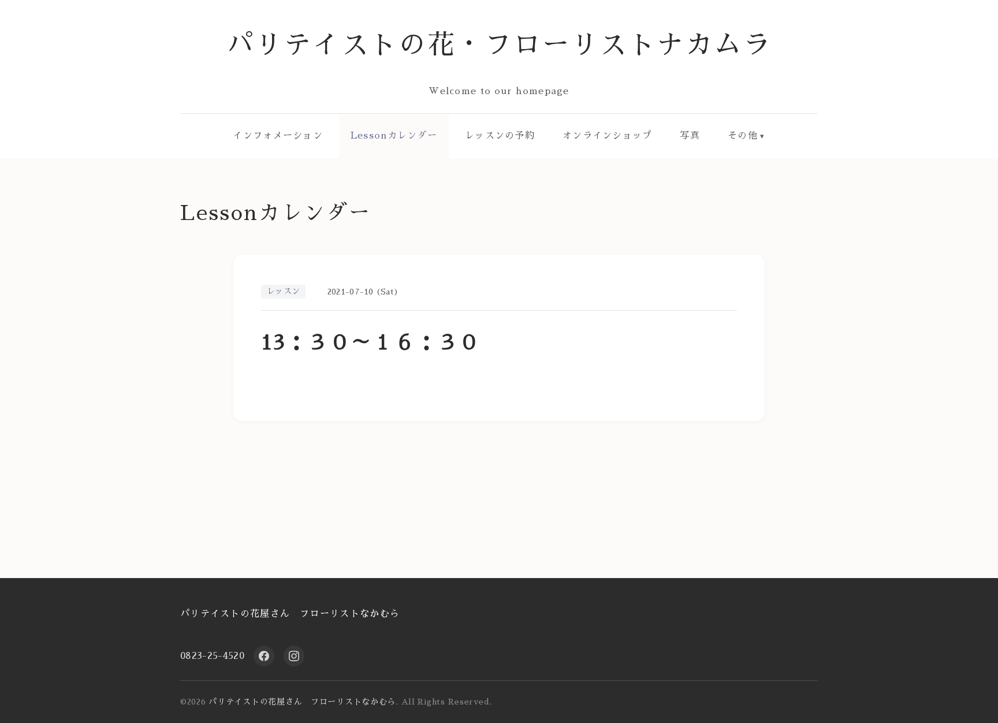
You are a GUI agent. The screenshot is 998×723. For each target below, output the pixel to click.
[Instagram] (294, 656)
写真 (690, 135)
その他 (743, 135)
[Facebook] (264, 656)
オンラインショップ (608, 135)
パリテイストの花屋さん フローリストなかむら (290, 613)
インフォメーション (278, 135)
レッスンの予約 (500, 135)
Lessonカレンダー (394, 135)
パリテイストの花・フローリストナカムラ (499, 44)
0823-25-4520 (212, 656)
